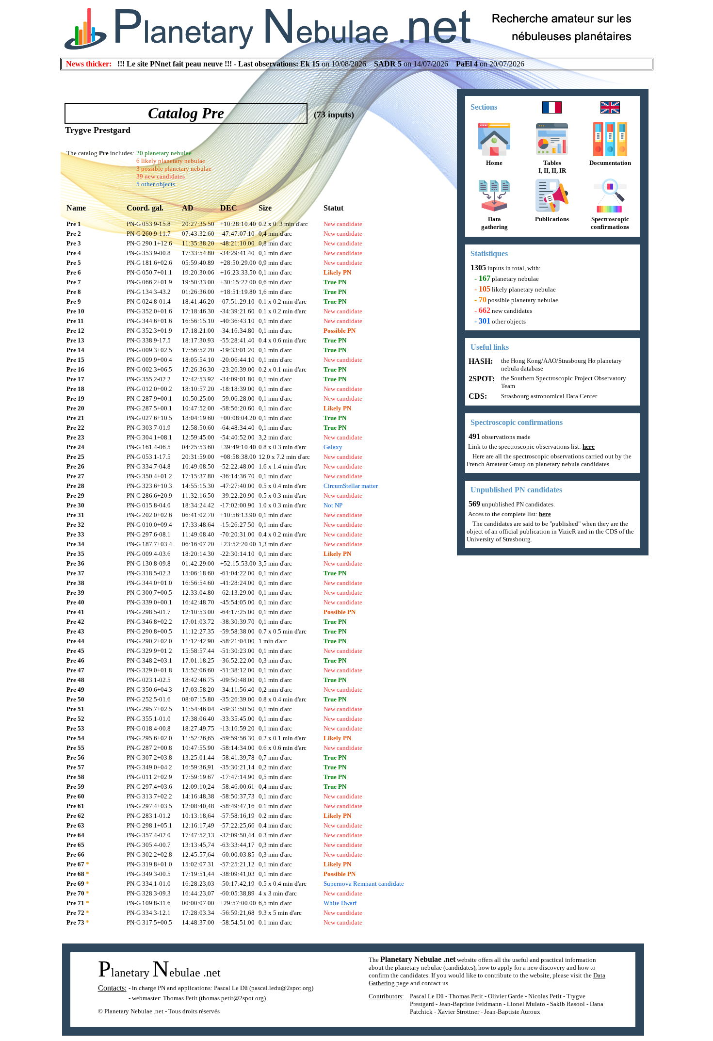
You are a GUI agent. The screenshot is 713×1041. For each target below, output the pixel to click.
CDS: (477, 396)
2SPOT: (481, 378)
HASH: (480, 361)
